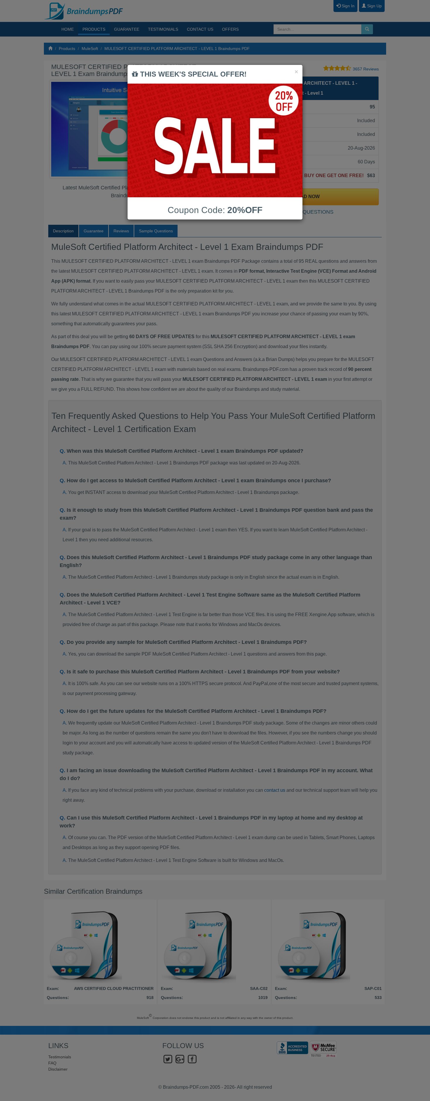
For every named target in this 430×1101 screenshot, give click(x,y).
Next (203, 129)
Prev (58, 129)
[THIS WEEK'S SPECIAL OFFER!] (215, 140)
